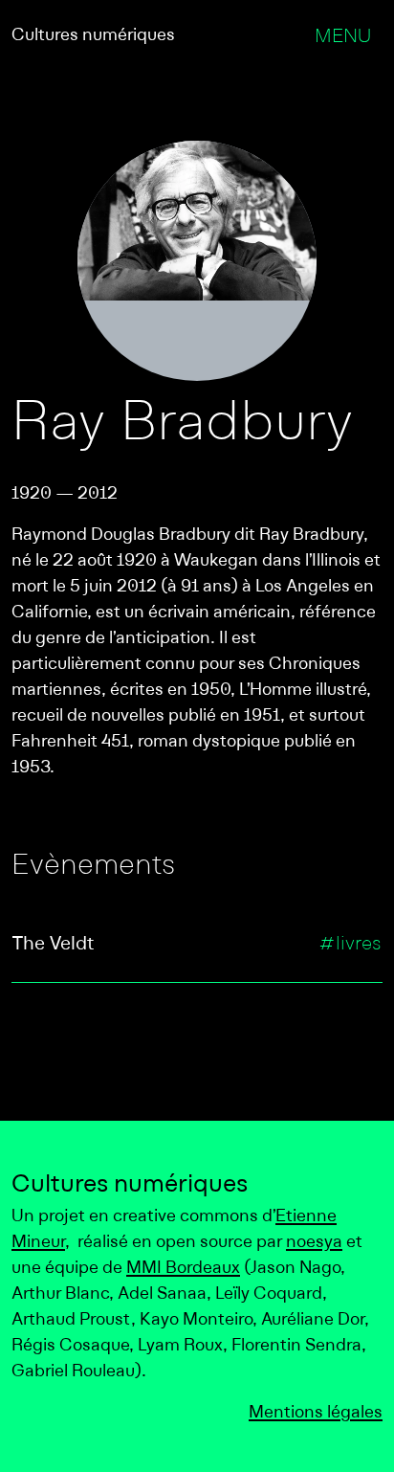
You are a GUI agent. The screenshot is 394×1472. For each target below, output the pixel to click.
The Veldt (53, 944)
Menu (343, 37)
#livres (350, 944)
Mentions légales (316, 1413)
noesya (314, 1243)
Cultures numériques (93, 36)
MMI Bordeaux (183, 1268)
